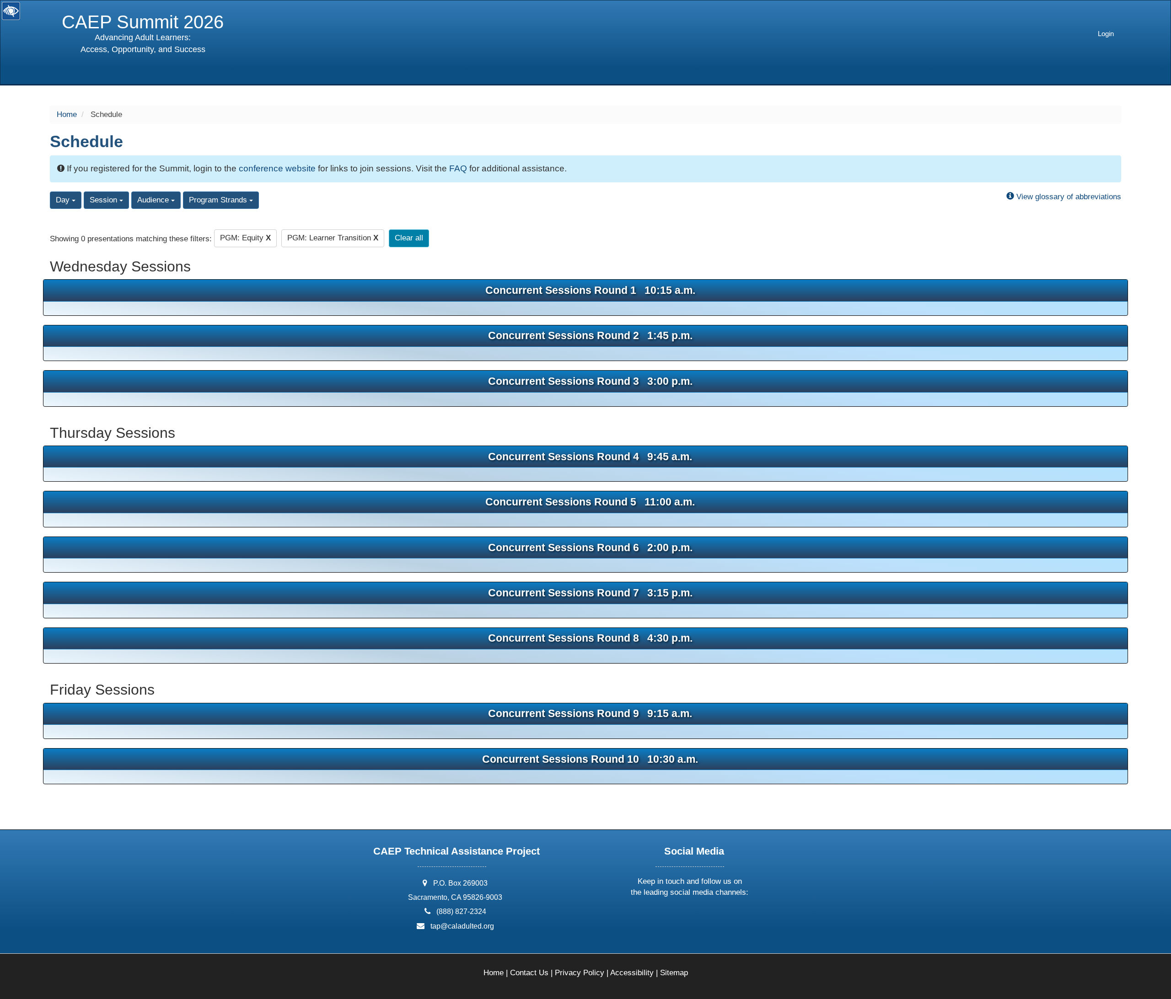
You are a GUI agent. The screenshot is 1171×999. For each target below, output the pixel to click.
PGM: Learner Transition (332, 238)
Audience (154, 200)
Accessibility (632, 972)
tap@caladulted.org (462, 926)
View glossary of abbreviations (1067, 196)
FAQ (458, 168)
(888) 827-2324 (461, 911)
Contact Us (529, 972)
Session (104, 200)
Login (1106, 33)
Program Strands (219, 200)
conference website (277, 168)
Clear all (409, 238)
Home (67, 114)
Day (64, 200)
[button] (656, 916)
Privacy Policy (579, 972)
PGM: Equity (245, 238)
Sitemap (674, 972)
